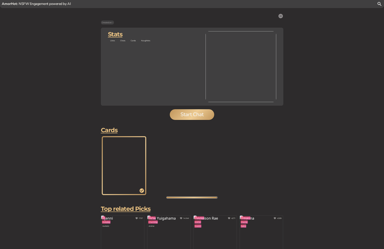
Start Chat (192, 114)
